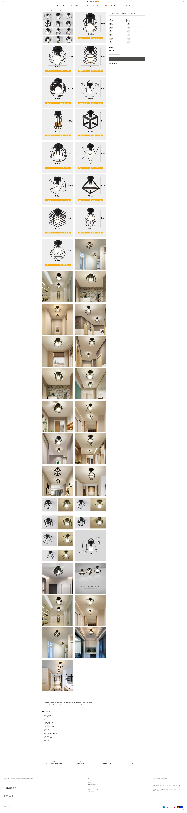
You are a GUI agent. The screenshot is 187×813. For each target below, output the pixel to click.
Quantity (112, 50)
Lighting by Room (86, 5)
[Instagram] (7, 796)
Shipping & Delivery (92, 786)
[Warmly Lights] (93, 2)
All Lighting (65, 5)
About (121, 5)
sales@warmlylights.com (161, 778)
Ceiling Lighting (75, 5)
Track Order (114, 5)
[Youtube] (10, 796)
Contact (128, 5)
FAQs (89, 782)
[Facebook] (4, 796)
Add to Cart (126, 59)
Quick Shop (90, 776)
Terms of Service (91, 787)
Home (58, 5)
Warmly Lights (9, 806)
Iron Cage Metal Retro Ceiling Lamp (56, 10)
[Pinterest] (12, 796)
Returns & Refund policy (93, 789)
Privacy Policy (91, 791)
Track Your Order (92, 784)
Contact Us (90, 780)
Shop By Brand (96, 5)
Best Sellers (105, 5)
